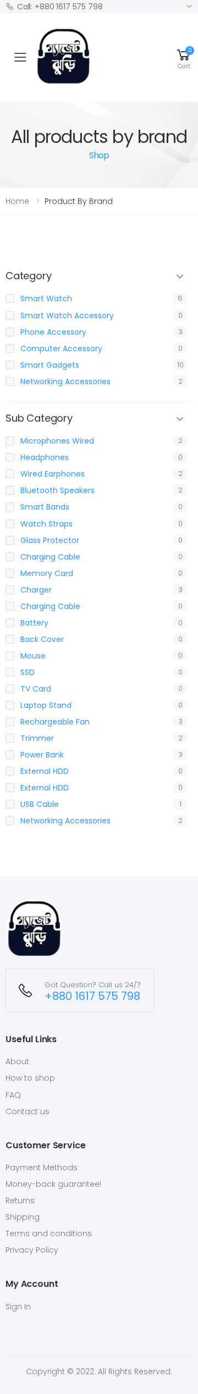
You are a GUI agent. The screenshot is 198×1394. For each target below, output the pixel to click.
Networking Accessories (65, 381)
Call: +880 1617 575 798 (60, 6)
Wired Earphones (52, 473)
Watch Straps (46, 523)
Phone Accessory (53, 332)
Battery (34, 622)
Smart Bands (44, 506)
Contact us (28, 1111)
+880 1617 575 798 (92, 996)
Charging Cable (50, 556)
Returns (20, 1200)
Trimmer (37, 738)
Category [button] (29, 276)
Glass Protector (49, 540)
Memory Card (46, 573)
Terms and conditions (49, 1233)
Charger (36, 589)
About (17, 1061)
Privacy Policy (32, 1249)
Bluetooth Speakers (57, 490)
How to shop (30, 1077)
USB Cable (39, 804)
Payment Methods (42, 1167)
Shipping (23, 1217)
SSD (27, 672)
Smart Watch (46, 298)
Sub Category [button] (39, 418)
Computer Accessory (61, 348)
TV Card (35, 688)
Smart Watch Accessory (67, 315)
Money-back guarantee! (53, 1184)
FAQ (13, 1094)
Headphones (44, 457)
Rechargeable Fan (55, 721)
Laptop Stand (46, 705)
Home (17, 201)
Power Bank (42, 754)
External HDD (44, 771)
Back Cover (42, 639)
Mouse (33, 655)
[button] (184, 57)
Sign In (18, 1306)
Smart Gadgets (49, 364)
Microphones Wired (57, 440)
